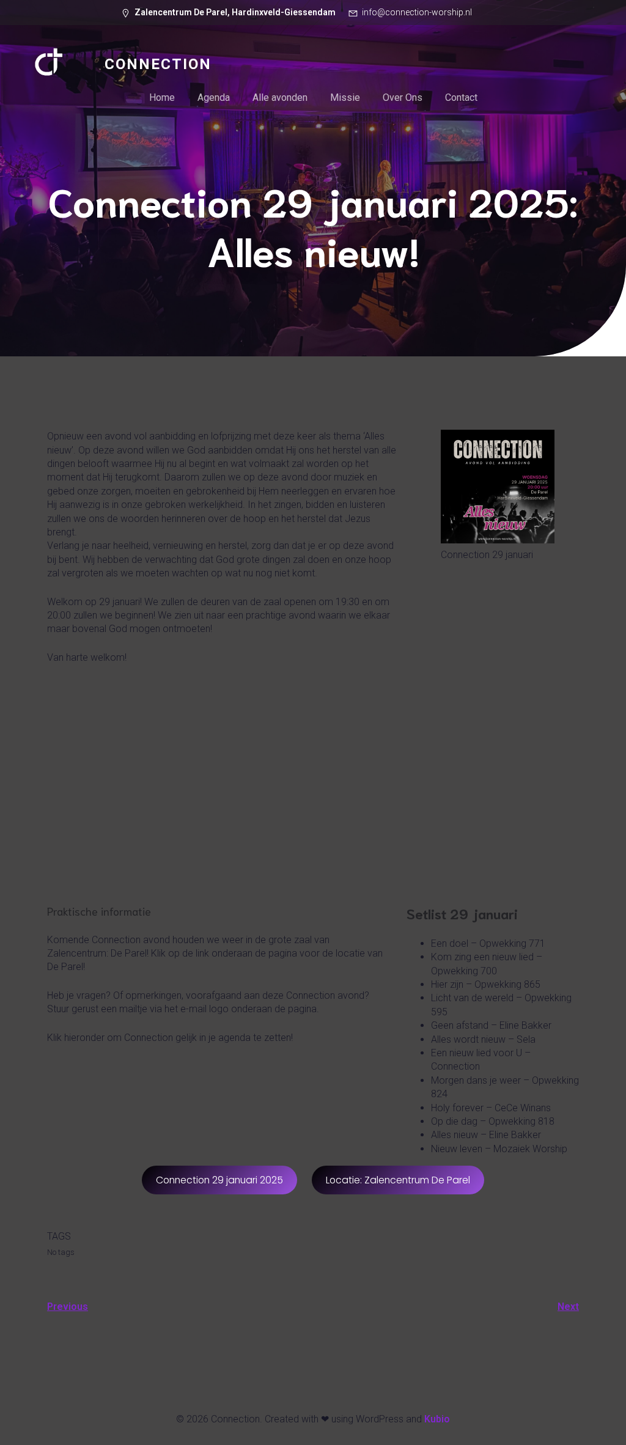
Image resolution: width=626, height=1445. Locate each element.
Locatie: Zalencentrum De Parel (398, 1180)
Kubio (437, 1419)
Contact (461, 97)
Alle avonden (279, 97)
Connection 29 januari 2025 (219, 1180)
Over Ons (402, 97)
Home (162, 97)
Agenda (213, 97)
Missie (345, 97)
